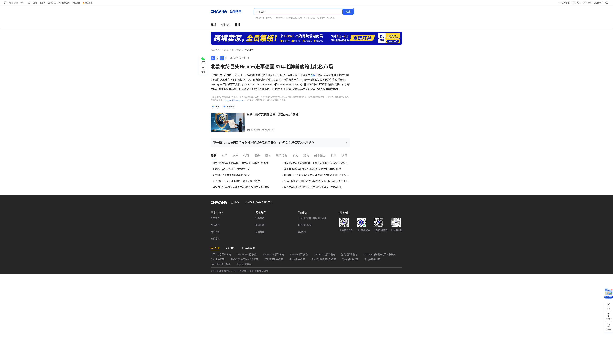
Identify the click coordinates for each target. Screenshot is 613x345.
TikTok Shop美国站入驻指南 (244, 259)
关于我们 (215, 218)
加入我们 (215, 225)
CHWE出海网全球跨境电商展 (312, 218)
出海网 (225, 50)
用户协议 (215, 232)
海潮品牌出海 (304, 225)
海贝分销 (302, 232)
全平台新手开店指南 (221, 254)
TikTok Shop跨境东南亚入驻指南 (379, 254)
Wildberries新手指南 (247, 254)
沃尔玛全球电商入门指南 (323, 259)
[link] (225, 50)
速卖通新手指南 (349, 254)
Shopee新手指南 (372, 259)
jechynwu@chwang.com (234, 100)
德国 (313, 75)
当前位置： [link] (216, 50)
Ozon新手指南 (217, 259)
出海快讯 (236, 50)
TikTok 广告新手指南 (324, 254)
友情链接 (259, 232)
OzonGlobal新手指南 (221, 264)
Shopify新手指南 (350, 259)
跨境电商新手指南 (274, 259)
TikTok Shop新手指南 (273, 254)
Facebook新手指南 (299, 254)
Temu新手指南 (244, 264)
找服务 (42, 3)
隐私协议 (215, 238)
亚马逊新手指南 (297, 259)
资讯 (22, 3)
